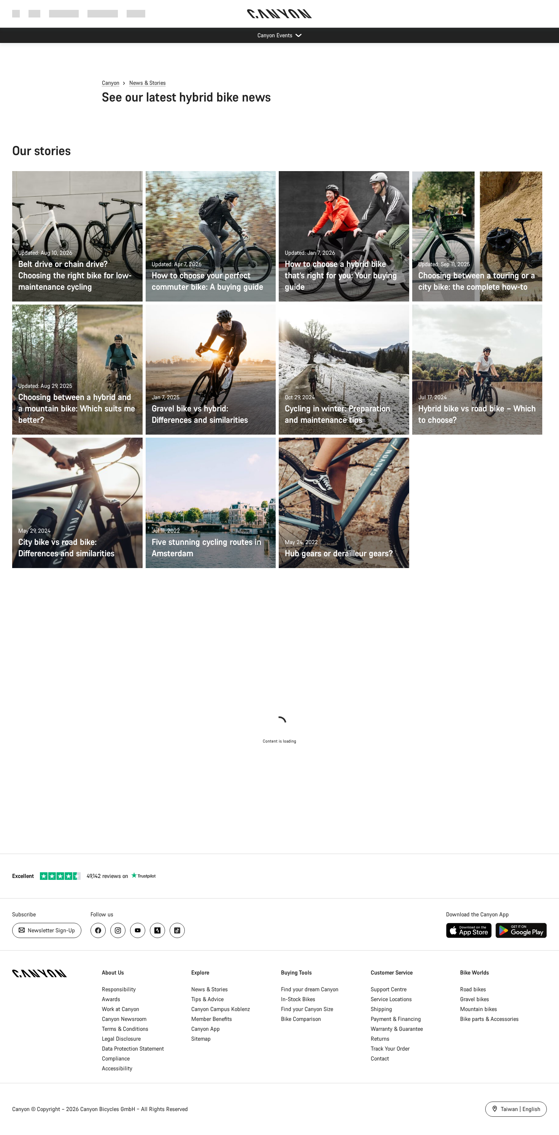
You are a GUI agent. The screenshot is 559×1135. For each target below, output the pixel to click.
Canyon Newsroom (124, 1018)
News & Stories (147, 82)
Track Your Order (390, 1048)
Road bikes (473, 989)
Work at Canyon (120, 1009)
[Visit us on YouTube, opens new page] (137, 930)
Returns (380, 1038)
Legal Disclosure (121, 1038)
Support (136, 13)
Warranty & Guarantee (397, 1028)
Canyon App (205, 1028)
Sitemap (201, 1038)
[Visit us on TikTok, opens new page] (177, 930)
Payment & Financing (396, 1018)
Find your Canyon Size (307, 1009)
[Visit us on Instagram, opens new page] (117, 930)
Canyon (110, 82)
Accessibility (117, 1068)
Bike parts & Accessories (489, 1018)
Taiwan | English (519, 1109)
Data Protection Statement (133, 1048)
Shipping (381, 1009)
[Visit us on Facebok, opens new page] (98, 930)
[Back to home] (279, 13)
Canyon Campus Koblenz (220, 1009)
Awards (111, 999)
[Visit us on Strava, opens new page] (157, 930)
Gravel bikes (474, 999)
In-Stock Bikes (298, 999)
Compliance (116, 1058)
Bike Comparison (301, 1018)
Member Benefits (211, 1018)
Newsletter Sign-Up (50, 930)
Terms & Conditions (125, 1028)
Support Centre (389, 989)
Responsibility (119, 989)
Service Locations (391, 999)
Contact (380, 1058)
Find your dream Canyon (309, 989)
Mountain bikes (478, 1009)
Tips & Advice (207, 999)
